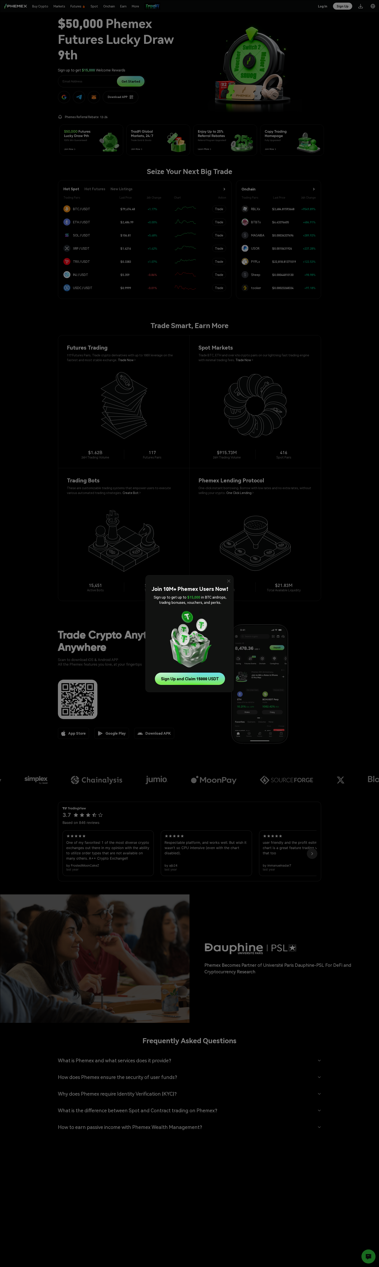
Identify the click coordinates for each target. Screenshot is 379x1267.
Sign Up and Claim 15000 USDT (190, 678)
